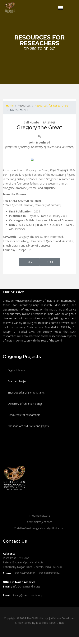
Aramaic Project (17, 381)
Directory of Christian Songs (25, 403)
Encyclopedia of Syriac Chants (26, 392)
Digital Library (16, 370)
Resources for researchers (23, 415)
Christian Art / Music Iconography (28, 426)
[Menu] (60, 7)
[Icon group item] (6, 603)
